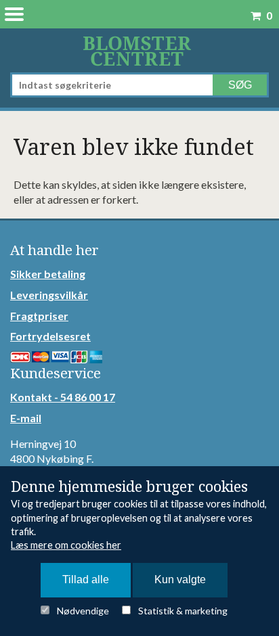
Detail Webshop (139, 50)
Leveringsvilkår (49, 294)
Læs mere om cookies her (66, 545)
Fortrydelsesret (50, 336)
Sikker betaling (47, 273)
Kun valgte (180, 579)
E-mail (25, 417)
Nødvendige (83, 610)
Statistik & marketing (183, 610)
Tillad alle (85, 579)
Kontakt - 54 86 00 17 (62, 396)
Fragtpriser (39, 315)
